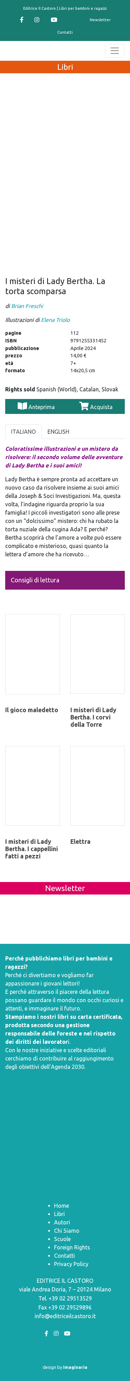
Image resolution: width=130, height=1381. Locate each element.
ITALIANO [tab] (23, 432)
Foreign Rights (72, 1247)
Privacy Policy (71, 1264)
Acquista (101, 407)
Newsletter (100, 20)
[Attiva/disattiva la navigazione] (114, 51)
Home (61, 1206)
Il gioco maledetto (31, 710)
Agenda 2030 (67, 1067)
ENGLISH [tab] (58, 432)
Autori (62, 1222)
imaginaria (75, 1367)
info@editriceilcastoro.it (65, 1316)
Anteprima (41, 407)
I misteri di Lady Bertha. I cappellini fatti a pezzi (31, 848)
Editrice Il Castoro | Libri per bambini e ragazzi (65, 8)
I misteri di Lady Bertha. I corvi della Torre (93, 717)
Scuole (62, 1239)
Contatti (65, 32)
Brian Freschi (27, 306)
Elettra (80, 841)
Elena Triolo (55, 320)
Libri (59, 1214)
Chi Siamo (66, 1231)
